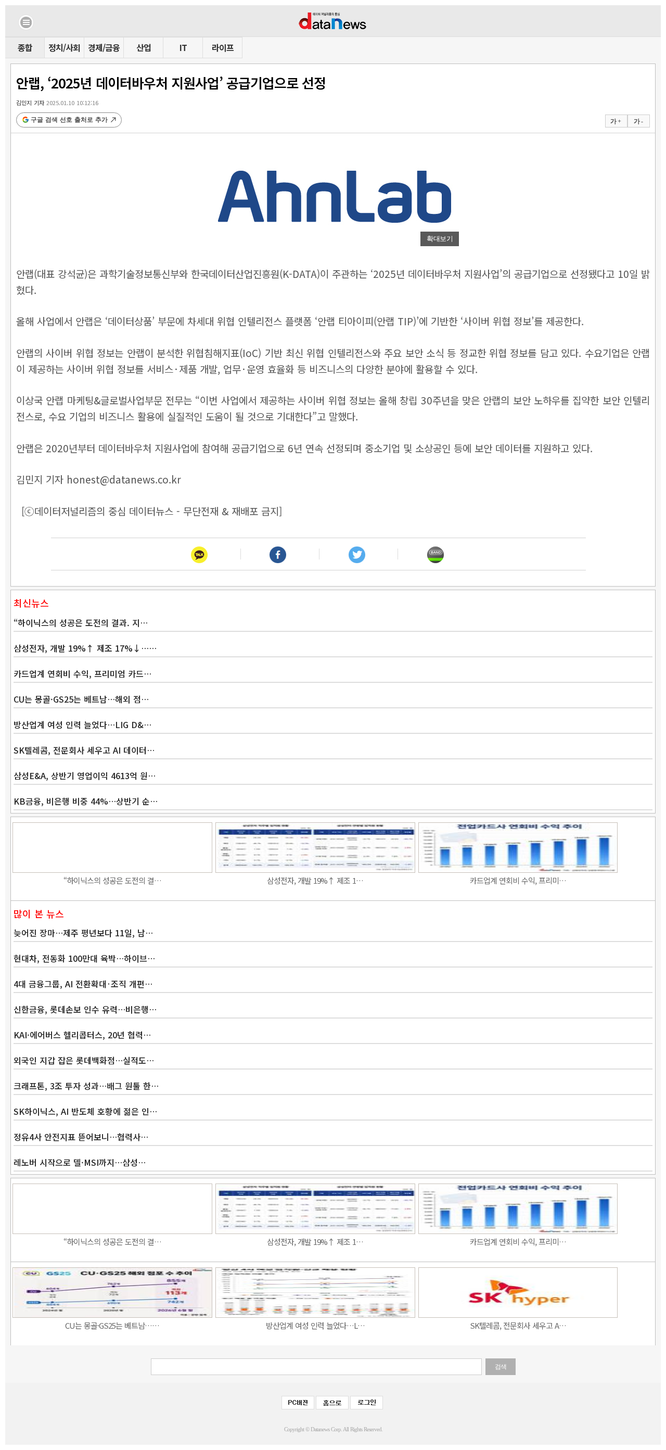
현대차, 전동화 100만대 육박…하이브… (84, 958)
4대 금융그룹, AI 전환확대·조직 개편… (83, 983)
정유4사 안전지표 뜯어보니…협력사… (81, 1136)
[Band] (435, 554)
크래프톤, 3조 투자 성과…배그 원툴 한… (86, 1085)
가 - (638, 121)
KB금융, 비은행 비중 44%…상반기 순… (86, 801)
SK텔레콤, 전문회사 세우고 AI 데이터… (84, 750)
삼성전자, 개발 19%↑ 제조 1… (315, 880)
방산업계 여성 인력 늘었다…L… (315, 1325)
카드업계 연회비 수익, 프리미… (518, 880)
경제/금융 (104, 47)
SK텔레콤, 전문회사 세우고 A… (518, 1325)
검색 (500, 1366)
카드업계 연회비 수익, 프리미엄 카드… (82, 673)
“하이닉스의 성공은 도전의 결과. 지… (81, 622)
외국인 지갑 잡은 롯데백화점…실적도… (84, 1060)
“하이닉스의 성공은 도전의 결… (112, 880)
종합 (25, 47)
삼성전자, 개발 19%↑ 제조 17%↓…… (85, 648)
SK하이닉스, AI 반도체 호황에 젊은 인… (85, 1111)
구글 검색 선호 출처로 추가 (69, 119)
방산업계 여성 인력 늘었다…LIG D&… (82, 724)
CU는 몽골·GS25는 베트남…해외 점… (81, 699)
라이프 (223, 47)
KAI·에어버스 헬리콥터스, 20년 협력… (82, 1034)
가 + (615, 121)
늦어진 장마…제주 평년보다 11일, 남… (83, 932)
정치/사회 (64, 47)
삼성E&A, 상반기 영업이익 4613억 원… (85, 775)
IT (183, 47)
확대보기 (440, 239)
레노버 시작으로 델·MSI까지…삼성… (80, 1162)
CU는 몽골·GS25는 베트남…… (112, 1325)
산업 (143, 47)
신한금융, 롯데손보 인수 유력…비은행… (85, 1009)
